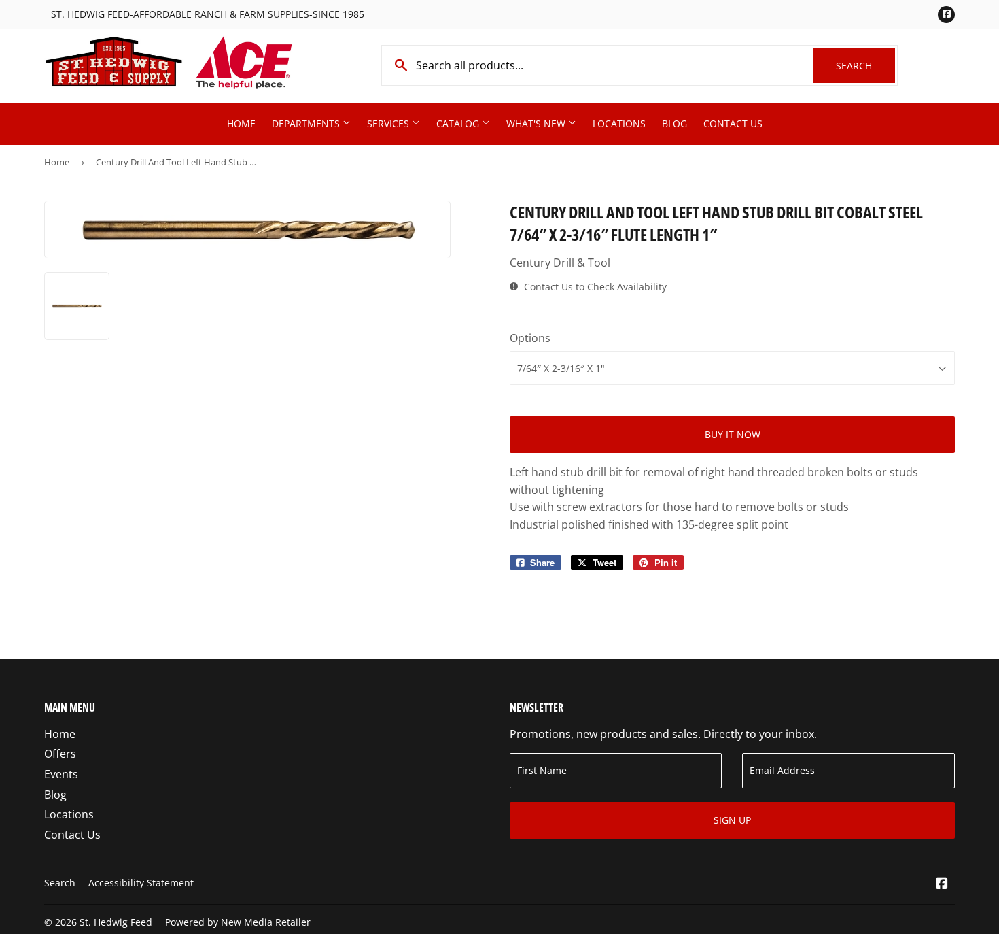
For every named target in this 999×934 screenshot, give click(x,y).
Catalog (459, 123)
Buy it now (732, 434)
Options (530, 338)
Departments (307, 123)
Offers (60, 753)
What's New (537, 123)
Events (61, 774)
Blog (674, 123)
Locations (619, 123)
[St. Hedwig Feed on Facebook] (942, 884)
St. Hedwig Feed (116, 922)
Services (389, 123)
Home (241, 123)
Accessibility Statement (141, 882)
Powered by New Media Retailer (238, 922)
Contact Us (733, 123)
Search (865, 65)
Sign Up (732, 820)
